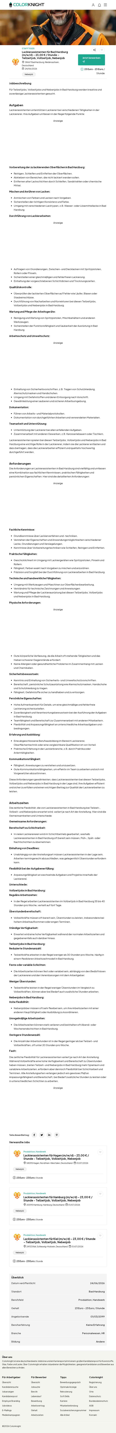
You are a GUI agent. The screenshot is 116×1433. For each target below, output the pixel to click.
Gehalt (34, 1410)
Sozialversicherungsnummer (73, 1410)
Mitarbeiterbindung (69, 1405)
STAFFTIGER (28, 48)
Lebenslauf (36, 1396)
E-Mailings (7, 1410)
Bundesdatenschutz (98, 1401)
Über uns (93, 1387)
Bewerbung (36, 1401)
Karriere (63, 1401)
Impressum (94, 1410)
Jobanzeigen (8, 1391)
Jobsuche (35, 1387)
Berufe (34, 1391)
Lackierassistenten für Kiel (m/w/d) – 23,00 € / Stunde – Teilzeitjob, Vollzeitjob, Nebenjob (59, 1240)
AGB (91, 1405)
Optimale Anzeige (68, 1387)
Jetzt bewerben (91, 57)
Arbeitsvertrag (38, 1405)
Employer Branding (11, 1401)
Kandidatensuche (10, 1387)
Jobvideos (7, 1405)
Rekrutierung (66, 1391)
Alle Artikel (65, 1415)
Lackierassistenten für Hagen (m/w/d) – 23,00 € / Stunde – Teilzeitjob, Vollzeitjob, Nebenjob (56, 1157)
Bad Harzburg (97, 1291)
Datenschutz (95, 1396)
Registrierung (95, 1382)
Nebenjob (29, 74)
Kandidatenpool (9, 1396)
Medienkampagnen (11, 1415)
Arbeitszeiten (37, 1415)
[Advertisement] (58, 142)
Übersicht (6, 1382)
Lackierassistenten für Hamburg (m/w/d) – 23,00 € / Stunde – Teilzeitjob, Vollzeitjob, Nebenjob (58, 1198)
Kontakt (93, 1415)
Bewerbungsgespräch (70, 1382)
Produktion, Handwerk (34, 1151)
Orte (91, 1391)
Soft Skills (64, 1396)
